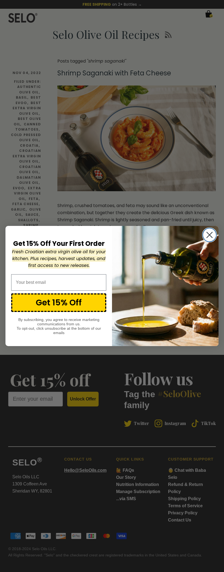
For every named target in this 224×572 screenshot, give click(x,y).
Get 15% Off (59, 302)
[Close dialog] (209, 235)
